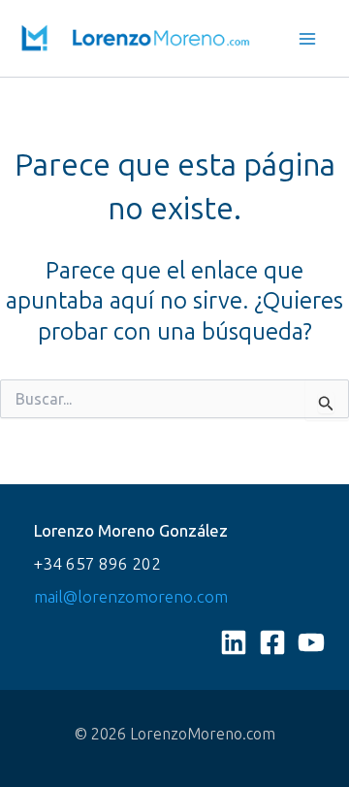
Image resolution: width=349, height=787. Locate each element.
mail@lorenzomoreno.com (131, 596)
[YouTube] (311, 642)
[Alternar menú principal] (308, 38)
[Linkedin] (233, 642)
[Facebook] (272, 642)
